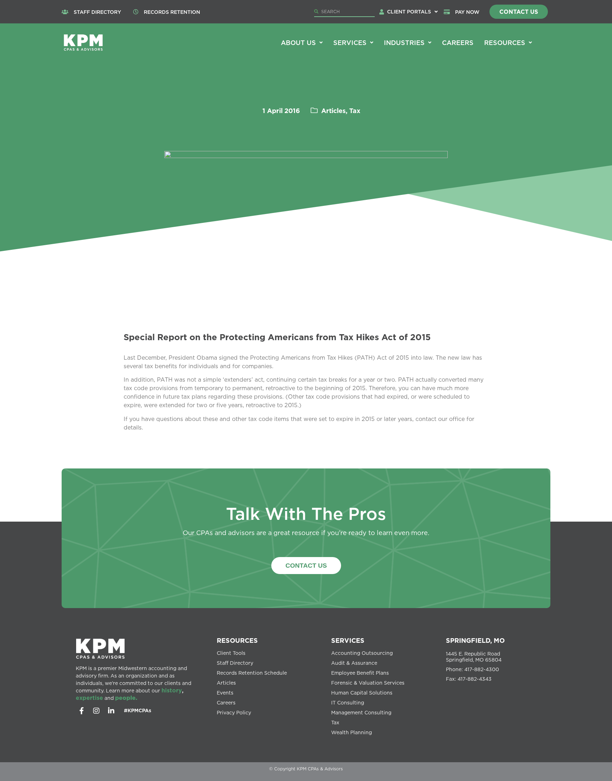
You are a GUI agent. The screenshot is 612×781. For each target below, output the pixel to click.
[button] (412, 11)
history (172, 690)
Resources (504, 42)
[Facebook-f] (81, 711)
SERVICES (347, 640)
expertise (89, 698)
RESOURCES (237, 640)
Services (350, 42)
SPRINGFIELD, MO (475, 640)
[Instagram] (96, 711)
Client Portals (409, 11)
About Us (298, 42)
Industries (404, 42)
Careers (458, 42)
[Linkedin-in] (111, 711)
